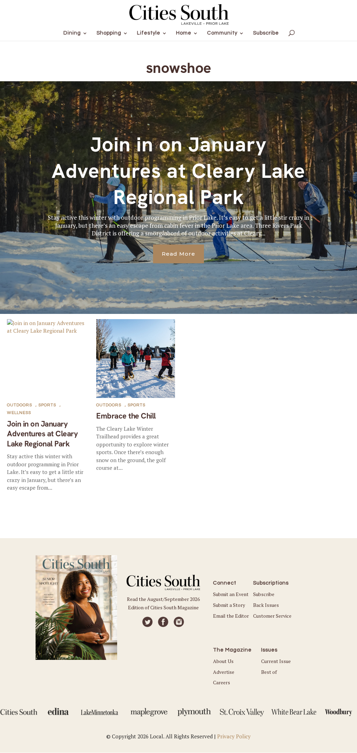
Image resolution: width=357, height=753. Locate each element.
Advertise (223, 672)
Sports (47, 405)
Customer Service (272, 615)
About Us (223, 661)
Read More (178, 253)
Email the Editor (231, 615)
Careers (221, 682)
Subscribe (263, 594)
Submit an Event (231, 594)
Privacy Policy (234, 736)
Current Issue (276, 661)
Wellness (19, 413)
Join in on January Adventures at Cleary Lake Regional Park (178, 170)
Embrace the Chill (126, 416)
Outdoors (19, 405)
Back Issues (266, 605)
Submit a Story (229, 605)
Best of (269, 672)
